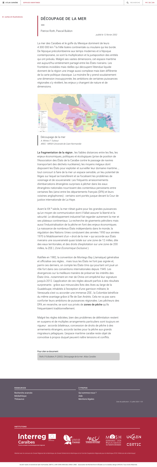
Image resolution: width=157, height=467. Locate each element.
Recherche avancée (23, 393)
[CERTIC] (134, 443)
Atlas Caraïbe (12, 2)
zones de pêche (93, 304)
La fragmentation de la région (55, 152)
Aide (80, 396)
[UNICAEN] (134, 436)
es (150, 2)
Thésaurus (19, 399)
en (153, 2)
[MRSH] (114, 438)
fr (146, 2)
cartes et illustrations (14, 17)
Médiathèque (20, 396)
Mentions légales (86, 399)
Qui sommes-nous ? (87, 393)
